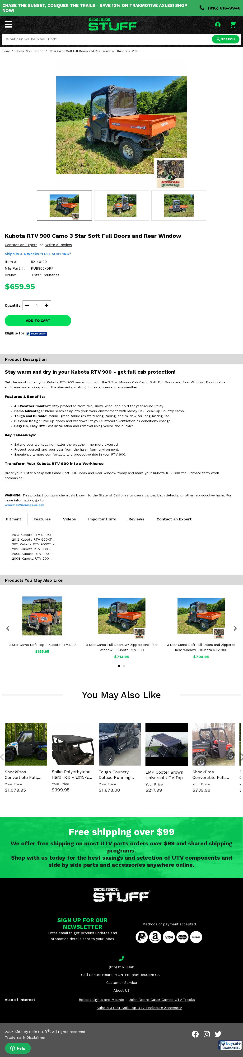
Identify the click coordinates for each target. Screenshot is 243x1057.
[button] (230, 1045)
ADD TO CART (38, 321)
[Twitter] (218, 1034)
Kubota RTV (22, 51)
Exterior (39, 51)
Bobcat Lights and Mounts (101, 1000)
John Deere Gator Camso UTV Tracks (162, 1000)
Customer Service (121, 983)
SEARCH (227, 39)
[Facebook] (195, 1034)
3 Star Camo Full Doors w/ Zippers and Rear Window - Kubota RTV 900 (122, 647)
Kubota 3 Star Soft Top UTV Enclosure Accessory (139, 1008)
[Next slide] (240, 723)
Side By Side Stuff (32, 1031)
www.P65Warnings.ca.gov (24, 505)
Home (6, 51)
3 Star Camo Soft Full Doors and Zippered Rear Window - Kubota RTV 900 (201, 647)
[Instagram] (206, 1034)
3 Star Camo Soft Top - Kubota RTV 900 (42, 645)
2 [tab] (124, 666)
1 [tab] (119, 666)
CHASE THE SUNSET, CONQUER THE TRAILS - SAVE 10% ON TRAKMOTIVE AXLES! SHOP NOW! (94, 8)
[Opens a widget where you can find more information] (18, 1049)
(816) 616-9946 (224, 7)
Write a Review (58, 245)
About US (121, 990)
